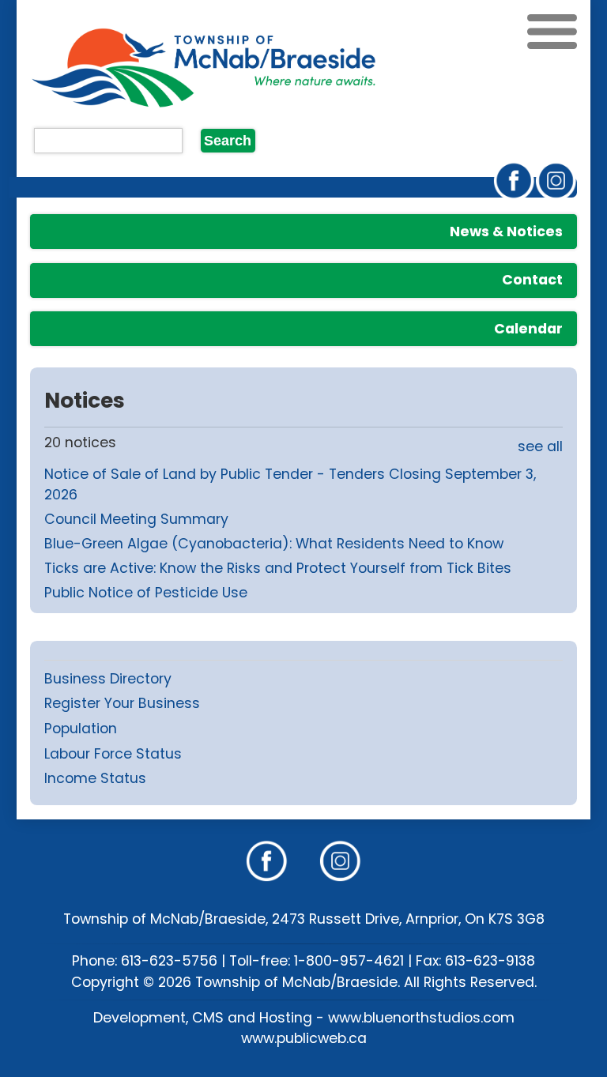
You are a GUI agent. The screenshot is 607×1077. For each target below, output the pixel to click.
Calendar (528, 328)
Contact (532, 279)
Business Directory (108, 678)
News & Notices (506, 231)
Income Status (95, 778)
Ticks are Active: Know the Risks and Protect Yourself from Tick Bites (277, 568)
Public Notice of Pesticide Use (145, 592)
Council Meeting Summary (136, 519)
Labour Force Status (113, 753)
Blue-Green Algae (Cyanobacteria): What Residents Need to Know (273, 543)
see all (540, 446)
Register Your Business (122, 703)
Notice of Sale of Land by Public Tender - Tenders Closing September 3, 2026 (290, 484)
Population (80, 728)
